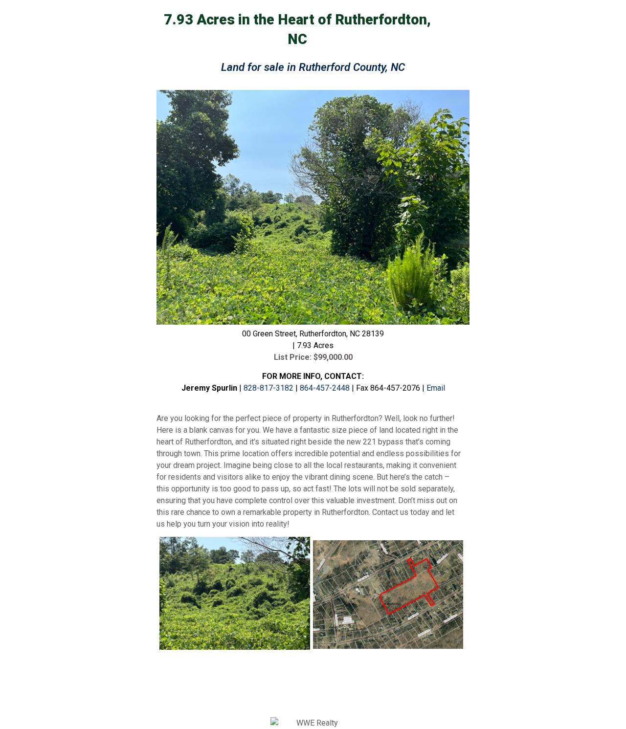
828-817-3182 (268, 388)
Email (435, 388)
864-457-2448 (326, 388)
